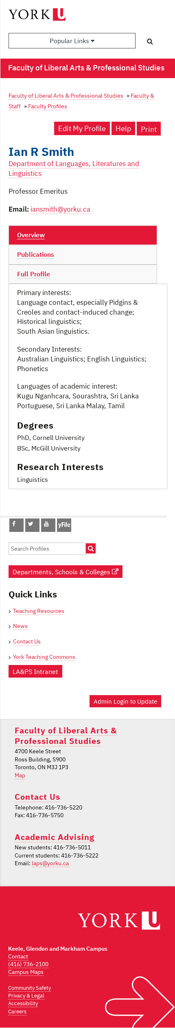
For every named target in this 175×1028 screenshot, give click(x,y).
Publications (35, 254)
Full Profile (33, 274)
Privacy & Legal (26, 995)
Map (20, 775)
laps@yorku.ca (50, 863)
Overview (31, 235)
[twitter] (30, 523)
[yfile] (64, 529)
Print (149, 129)
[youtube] (46, 523)
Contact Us (27, 641)
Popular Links (70, 41)
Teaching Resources (38, 611)
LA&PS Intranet (35, 671)
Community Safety (29, 987)
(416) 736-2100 (28, 964)
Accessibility (23, 1003)
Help (123, 128)
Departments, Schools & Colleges (62, 571)
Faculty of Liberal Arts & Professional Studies (66, 95)
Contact (18, 956)
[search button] (150, 41)
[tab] (83, 235)
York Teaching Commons (44, 657)
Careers (17, 1011)
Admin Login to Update (125, 701)
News (20, 626)
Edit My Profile (82, 128)
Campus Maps (26, 972)
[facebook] (13, 523)
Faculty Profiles (47, 106)
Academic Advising (54, 837)
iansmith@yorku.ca (60, 209)
